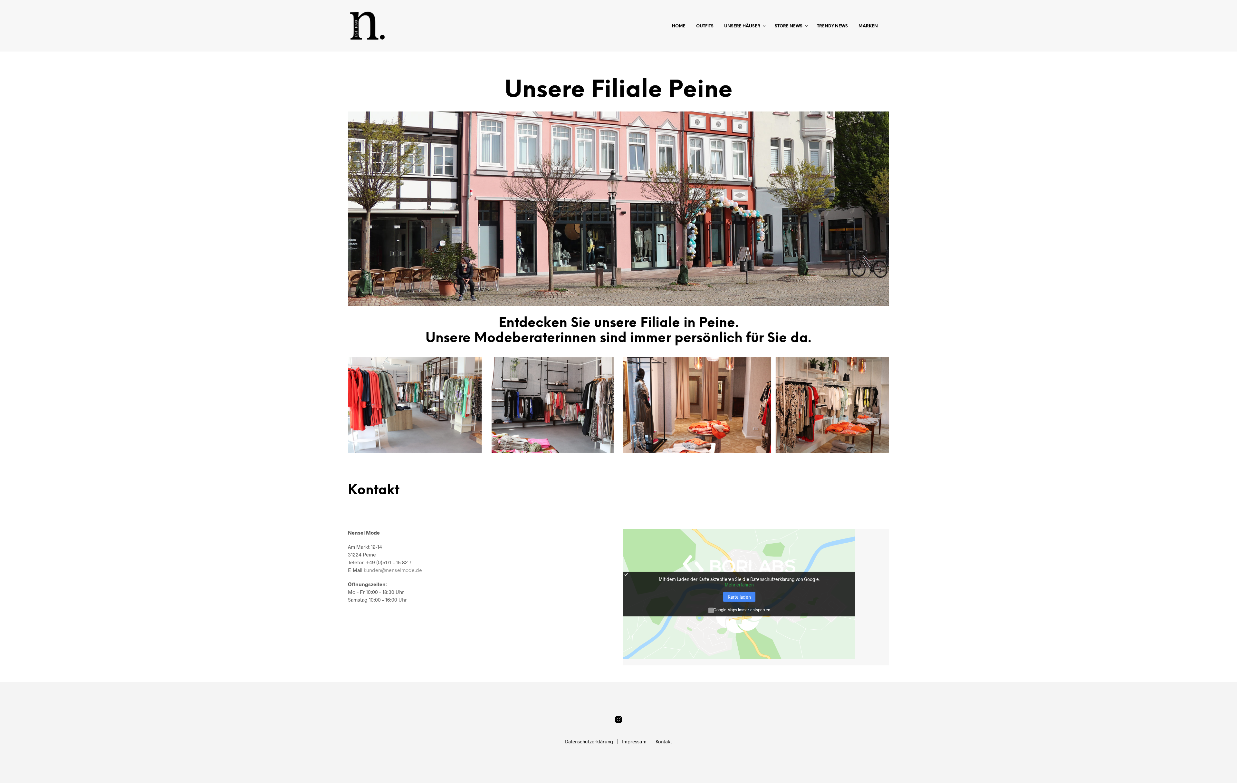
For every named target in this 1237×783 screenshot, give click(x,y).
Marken (868, 26)
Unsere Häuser (742, 26)
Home (679, 26)
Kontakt (664, 741)
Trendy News (832, 26)
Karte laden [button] (739, 597)
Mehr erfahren (739, 584)
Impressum (634, 741)
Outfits (705, 26)
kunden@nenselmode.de (393, 570)
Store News (788, 26)
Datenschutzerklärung (589, 741)
